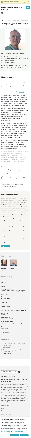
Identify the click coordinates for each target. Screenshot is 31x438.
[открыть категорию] (19, 371)
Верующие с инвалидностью (9, 186)
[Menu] (28, 7)
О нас (2, 408)
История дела (6, 332)
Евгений (21, 92)
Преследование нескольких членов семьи (13, 184)
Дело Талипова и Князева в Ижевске (20, 20)
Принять (14, 435)
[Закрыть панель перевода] (28, 2)
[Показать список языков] (24, 1)
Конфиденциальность (7, 410)
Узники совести (8, 20)
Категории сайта (7, 371)
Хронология (6, 246)
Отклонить (24, 435)
